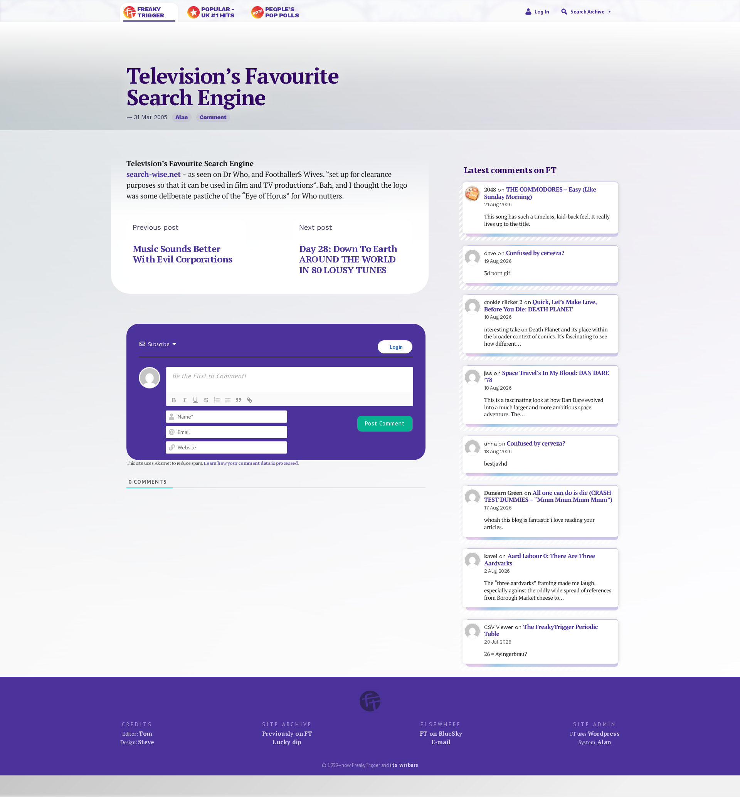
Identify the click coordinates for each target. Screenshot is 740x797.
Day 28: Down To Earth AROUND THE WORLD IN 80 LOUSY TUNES (348, 259)
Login (395, 346)
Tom (145, 733)
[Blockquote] (238, 400)
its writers (404, 764)
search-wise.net (153, 174)
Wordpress (604, 733)
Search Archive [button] (587, 11)
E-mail (441, 742)
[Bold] (173, 400)
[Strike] (206, 400)
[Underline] (195, 400)
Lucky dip (286, 742)
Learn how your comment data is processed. (251, 463)
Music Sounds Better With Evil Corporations (182, 254)
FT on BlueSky (441, 733)
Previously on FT (287, 733)
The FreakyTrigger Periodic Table (541, 630)
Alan (181, 117)
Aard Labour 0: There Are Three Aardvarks (539, 559)
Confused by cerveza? (535, 253)
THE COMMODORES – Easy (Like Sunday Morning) (540, 193)
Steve (146, 742)
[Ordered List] (217, 400)
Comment (213, 117)
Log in (542, 11)
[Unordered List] (227, 400)
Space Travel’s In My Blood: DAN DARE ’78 (546, 376)
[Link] (249, 400)
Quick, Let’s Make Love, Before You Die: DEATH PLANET (540, 305)
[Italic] (184, 400)
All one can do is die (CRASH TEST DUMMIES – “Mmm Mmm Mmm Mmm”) (548, 496)
